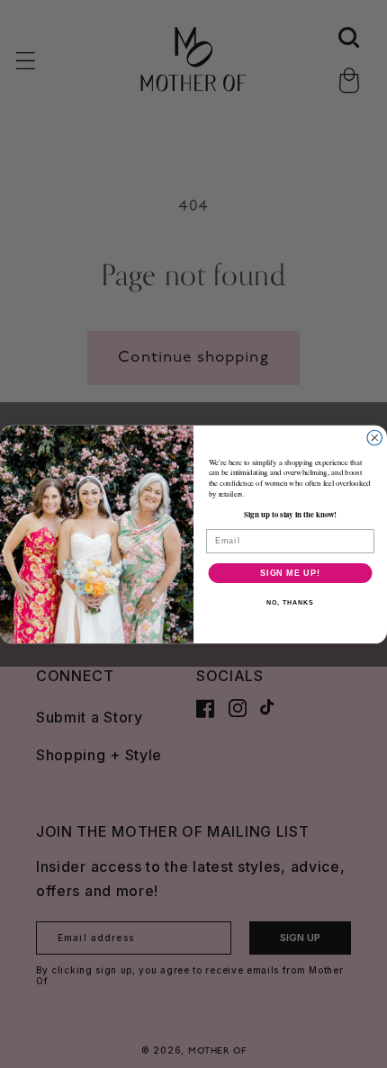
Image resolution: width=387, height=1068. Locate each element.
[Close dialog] (374, 437)
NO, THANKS (289, 602)
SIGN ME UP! (290, 572)
